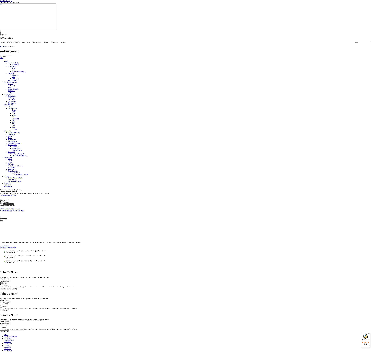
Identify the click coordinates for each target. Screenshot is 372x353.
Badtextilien (11, 91)
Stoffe (9, 92)
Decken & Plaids (13, 89)
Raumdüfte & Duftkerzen (19, 155)
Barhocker (15, 75)
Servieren (11, 164)
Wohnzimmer (12, 66)
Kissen (10, 87)
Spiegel (10, 136)
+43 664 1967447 (8, 204)
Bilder (10, 138)
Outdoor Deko (12, 180)
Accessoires (11, 152)
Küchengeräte (12, 169)
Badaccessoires (12, 145)
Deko (46, 42)
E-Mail (2, 283)
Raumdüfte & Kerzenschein (16, 153)
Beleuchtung (26, 42)
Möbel (3, 42)
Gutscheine (7, 185)
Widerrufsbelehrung (6, 232)
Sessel (13, 70)
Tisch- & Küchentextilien (15, 166)
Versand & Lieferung (6, 229)
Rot (13, 117)
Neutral (14, 110)
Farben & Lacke (13, 108)
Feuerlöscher (15, 173)
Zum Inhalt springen (6, 1)
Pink (13, 120)
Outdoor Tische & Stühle (15, 178)
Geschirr (10, 160)
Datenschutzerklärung (17, 287)
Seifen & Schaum (17, 150)
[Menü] (369, 334)
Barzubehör (11, 167)
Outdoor (63, 42)
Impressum (3, 219)
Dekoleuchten (12, 103)
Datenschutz (4, 236)
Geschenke (7, 183)
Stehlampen (11, 99)
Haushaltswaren (13, 171)
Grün (13, 124)
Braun (13, 127)
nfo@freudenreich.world (8, 205)
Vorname (3, 279)
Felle (13, 85)
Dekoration (7, 131)
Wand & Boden (37, 42)
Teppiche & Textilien (13, 42)
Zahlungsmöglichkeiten (7, 230)
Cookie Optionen (5, 234)
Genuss (10, 159)
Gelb (13, 113)
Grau (13, 125)
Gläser (10, 162)
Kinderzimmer (12, 80)
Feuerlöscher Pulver (22, 174)
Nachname (3, 281)
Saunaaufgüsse (16, 148)
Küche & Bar (54, 42)
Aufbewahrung (12, 141)
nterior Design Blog (6, 217)
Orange (14, 115)
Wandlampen (12, 101)
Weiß (13, 112)
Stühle (14, 77)
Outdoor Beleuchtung (14, 181)
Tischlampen (12, 98)
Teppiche (10, 84)
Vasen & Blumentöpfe (14, 143)
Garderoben (15, 64)
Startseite (3, 46)
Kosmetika (15, 146)
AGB (1, 220)
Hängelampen (12, 96)
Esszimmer (11, 73)
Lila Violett (15, 119)
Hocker (14, 68)
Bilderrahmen (12, 139)
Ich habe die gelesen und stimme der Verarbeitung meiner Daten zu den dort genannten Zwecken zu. (39, 287)
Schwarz (14, 129)
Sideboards (15, 78)
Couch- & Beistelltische (19, 71)
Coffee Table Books (14, 132)
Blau (13, 122)
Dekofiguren (12, 134)
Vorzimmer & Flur (13, 63)
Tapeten (10, 106)
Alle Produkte (8, 186)
